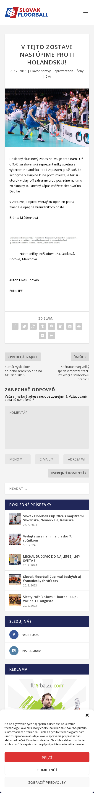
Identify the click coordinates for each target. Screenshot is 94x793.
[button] (87, 715)
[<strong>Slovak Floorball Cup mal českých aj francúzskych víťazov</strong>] (15, 579)
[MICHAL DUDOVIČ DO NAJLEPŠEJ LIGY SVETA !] (15, 559)
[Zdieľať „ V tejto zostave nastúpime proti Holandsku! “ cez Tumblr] (42, 326)
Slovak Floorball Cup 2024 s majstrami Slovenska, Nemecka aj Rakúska (53, 518)
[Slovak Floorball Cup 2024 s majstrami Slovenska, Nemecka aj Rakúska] (15, 519)
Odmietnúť (47, 770)
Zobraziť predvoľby (47, 782)
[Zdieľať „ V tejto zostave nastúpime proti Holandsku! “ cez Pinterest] (51, 326)
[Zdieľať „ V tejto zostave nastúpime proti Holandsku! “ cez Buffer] (69, 326)
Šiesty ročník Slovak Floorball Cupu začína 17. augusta (50, 599)
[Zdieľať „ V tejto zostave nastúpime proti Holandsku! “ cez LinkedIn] (60, 326)
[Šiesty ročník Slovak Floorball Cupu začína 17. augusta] (15, 600)
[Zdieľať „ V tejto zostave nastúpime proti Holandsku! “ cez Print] (51, 335)
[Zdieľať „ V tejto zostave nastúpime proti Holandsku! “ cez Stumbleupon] (79, 326)
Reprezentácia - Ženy (68, 71)
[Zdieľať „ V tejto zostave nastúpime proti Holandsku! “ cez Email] (42, 335)
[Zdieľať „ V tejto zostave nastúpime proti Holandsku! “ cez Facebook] (15, 326)
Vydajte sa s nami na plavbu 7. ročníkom (47, 538)
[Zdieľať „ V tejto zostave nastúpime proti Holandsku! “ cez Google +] (33, 326)
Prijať (47, 757)
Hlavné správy (40, 71)
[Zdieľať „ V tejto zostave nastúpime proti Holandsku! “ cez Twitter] (24, 326)
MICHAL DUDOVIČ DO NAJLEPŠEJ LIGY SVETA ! (51, 558)
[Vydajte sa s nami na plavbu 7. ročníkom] (15, 539)
